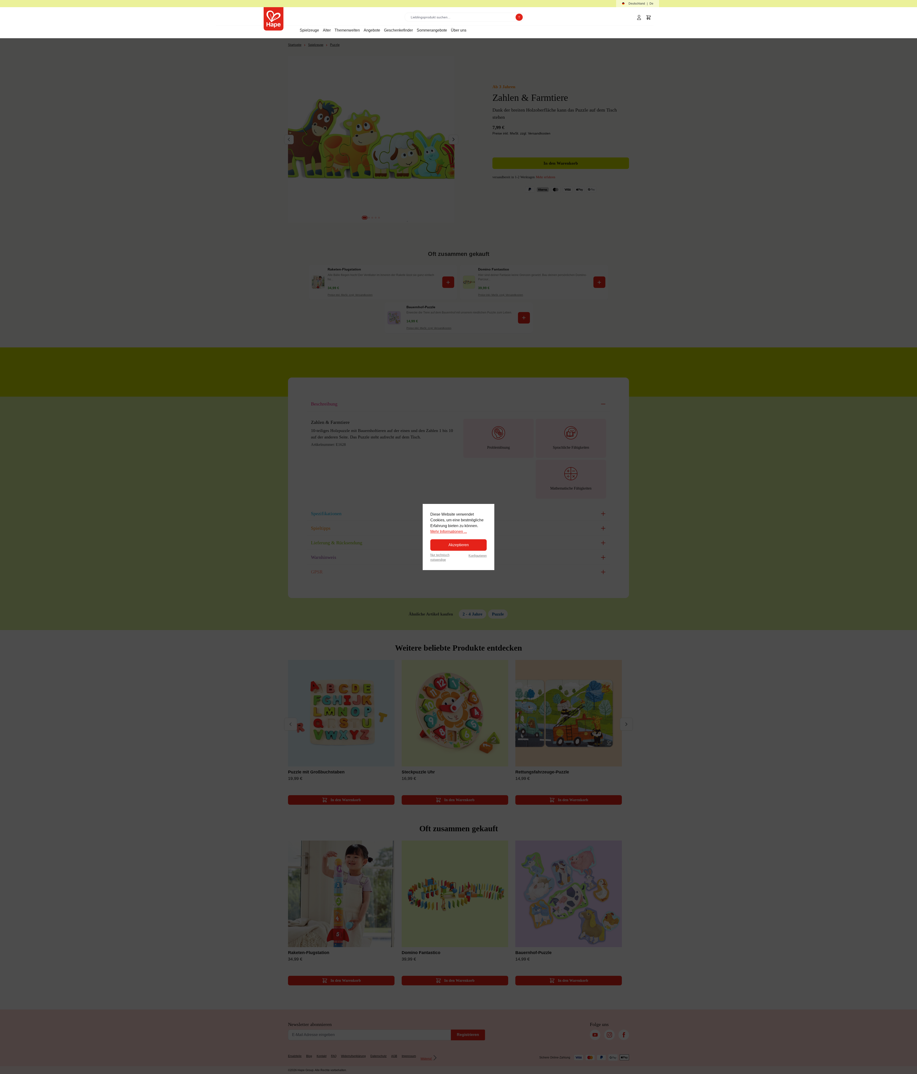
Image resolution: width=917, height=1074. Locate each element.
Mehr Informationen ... (448, 531)
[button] (637, 3)
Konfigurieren (478, 555)
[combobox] (461, 17)
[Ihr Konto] (639, 17)
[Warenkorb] (648, 17)
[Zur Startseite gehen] (273, 19)
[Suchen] (519, 17)
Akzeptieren (458, 545)
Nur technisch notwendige (439, 557)
